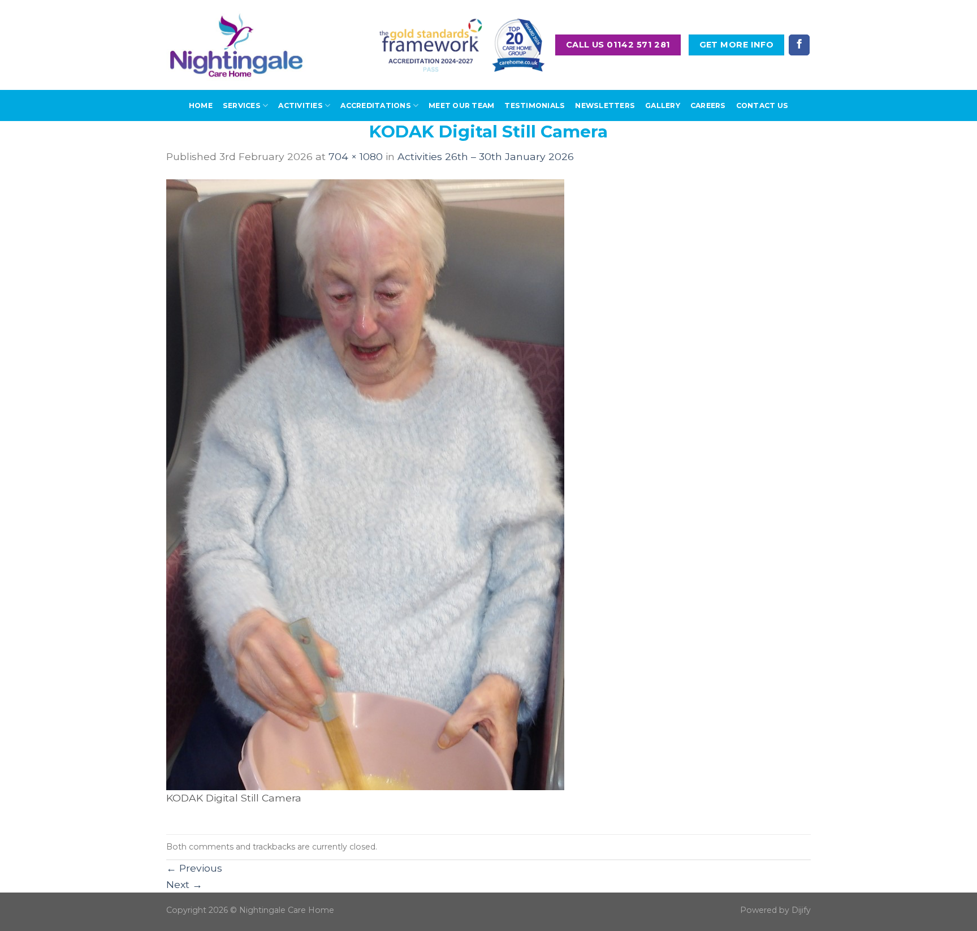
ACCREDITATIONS (375, 105)
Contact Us (762, 105)
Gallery (662, 105)
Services (242, 105)
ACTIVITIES (300, 105)
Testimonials (534, 105)
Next (184, 884)
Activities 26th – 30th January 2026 (485, 156)
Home (201, 105)
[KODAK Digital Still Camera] (365, 484)
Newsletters (605, 105)
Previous (194, 868)
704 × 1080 (355, 156)
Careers (708, 105)
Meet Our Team (461, 105)
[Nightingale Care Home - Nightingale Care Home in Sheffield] (236, 45)
